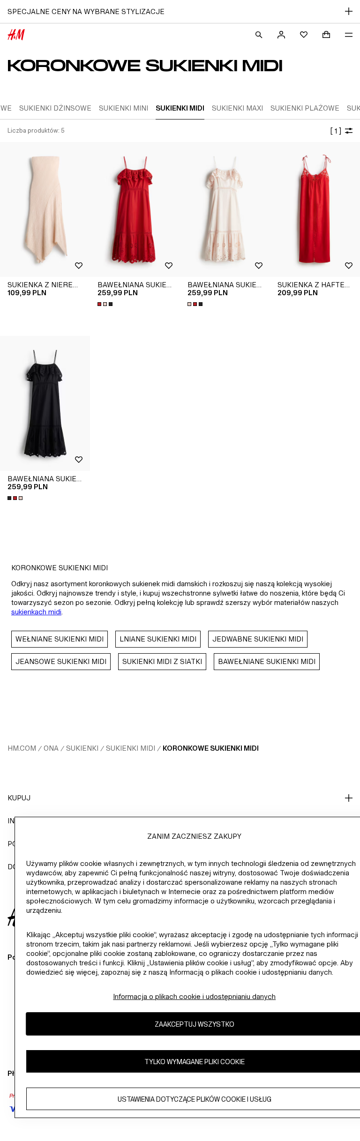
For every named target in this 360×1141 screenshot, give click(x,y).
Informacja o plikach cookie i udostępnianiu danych (194, 996)
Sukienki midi (130, 748)
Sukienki (82, 748)
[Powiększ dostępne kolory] (106, 304)
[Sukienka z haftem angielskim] (315, 209)
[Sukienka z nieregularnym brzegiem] (45, 209)
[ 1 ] (335, 131)
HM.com (22, 748)
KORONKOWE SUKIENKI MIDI (211, 748)
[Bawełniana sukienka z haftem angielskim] (135, 209)
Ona (51, 748)
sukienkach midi (36, 612)
